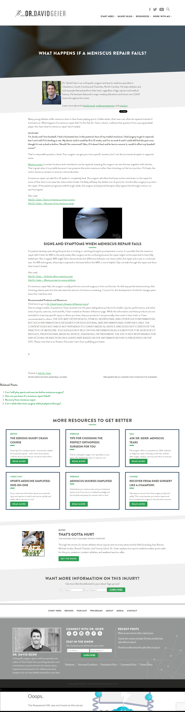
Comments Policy (128, 664)
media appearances (105, 105)
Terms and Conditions (87, 664)
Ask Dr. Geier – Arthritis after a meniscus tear (50, 276)
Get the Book (69, 558)
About (109, 610)
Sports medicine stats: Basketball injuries (47, 377)
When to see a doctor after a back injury (135, 633)
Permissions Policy (109, 664)
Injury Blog (125, 16)
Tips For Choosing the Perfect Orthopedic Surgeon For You (86, 442)
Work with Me (161, 16)
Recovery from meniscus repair (20, 400)
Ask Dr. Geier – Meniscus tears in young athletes (52, 280)
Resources (142, 16)
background (89, 105)
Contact (132, 610)
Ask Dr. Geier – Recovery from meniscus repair (51, 203)
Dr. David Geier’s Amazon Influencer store (67, 304)
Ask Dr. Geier (44, 373)
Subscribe (116, 590)
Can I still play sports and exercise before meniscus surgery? (34, 392)
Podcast (82, 610)
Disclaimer (69, 664)
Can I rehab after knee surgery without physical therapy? (33, 403)
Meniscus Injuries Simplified (91, 481)
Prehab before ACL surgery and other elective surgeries (130, 377)
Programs (96, 610)
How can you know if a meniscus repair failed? (27, 396)
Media (120, 610)
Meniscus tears (35, 164)
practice (123, 105)
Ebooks (69, 610)
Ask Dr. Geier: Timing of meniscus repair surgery (51, 199)
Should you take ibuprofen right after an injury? (139, 647)
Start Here (107, 16)
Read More (19, 461)
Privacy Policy (146, 664)
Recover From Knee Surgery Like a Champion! (151, 483)
